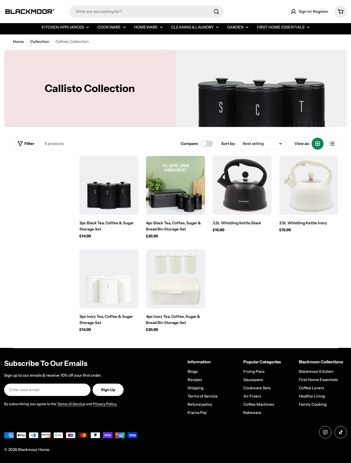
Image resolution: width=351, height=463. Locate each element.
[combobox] (146, 11)
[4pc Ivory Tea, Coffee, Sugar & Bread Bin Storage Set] (175, 278)
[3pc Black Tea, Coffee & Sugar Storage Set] (108, 185)
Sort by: (228, 143)
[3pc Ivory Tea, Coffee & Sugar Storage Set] (108, 278)
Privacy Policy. (105, 404)
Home (18, 41)
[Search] (216, 11)
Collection (39, 41)
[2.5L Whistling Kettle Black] (242, 185)
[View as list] (332, 143)
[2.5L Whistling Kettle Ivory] (308, 185)
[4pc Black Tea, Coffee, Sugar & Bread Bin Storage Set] (175, 185)
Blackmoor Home (33, 449)
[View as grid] (317, 143)
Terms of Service (71, 404)
